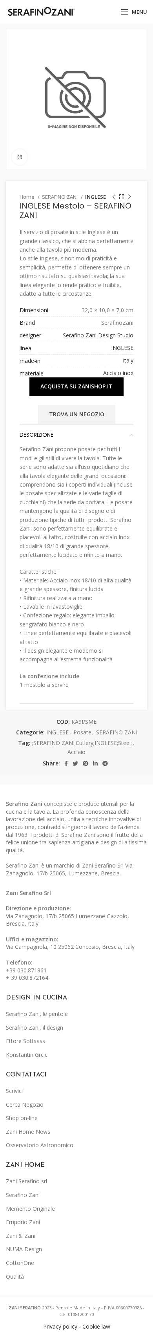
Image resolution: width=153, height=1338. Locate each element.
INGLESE (95, 196)
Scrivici (14, 1091)
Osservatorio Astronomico (39, 1145)
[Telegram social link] (105, 763)
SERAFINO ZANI (60, 196)
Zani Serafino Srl (28, 893)
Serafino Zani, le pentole (37, 1014)
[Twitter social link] (75, 763)
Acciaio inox (118, 373)
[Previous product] (114, 197)
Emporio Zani (23, 1222)
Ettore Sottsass (25, 1041)
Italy (128, 360)
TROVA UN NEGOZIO (76, 414)
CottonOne (20, 1263)
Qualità (15, 1276)
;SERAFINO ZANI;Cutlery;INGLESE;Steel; (82, 743)
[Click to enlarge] (19, 157)
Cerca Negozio (25, 1104)
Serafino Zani (23, 1195)
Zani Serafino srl (26, 1181)
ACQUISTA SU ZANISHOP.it (76, 386)
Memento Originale (30, 1208)
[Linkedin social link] (95, 763)
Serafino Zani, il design (34, 1027)
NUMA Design (24, 1249)
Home (28, 196)
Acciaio (76, 752)
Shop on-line (22, 1118)
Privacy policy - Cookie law (76, 1326)
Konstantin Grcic (26, 1054)
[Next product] (129, 197)
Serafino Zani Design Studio (98, 335)
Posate (82, 732)
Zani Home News (28, 1131)
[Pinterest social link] (85, 763)
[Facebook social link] (66, 763)
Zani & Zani (20, 1235)
